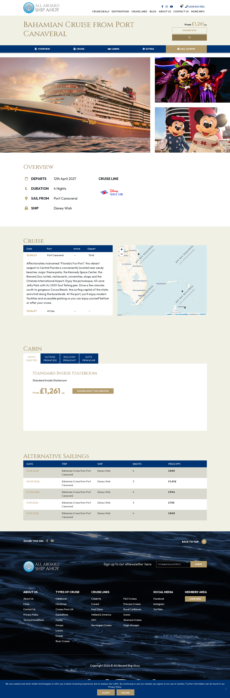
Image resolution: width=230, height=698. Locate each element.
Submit (88, 360)
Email (84, 346)
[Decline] (226, 689)
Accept (106, 693)
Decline (126, 693)
